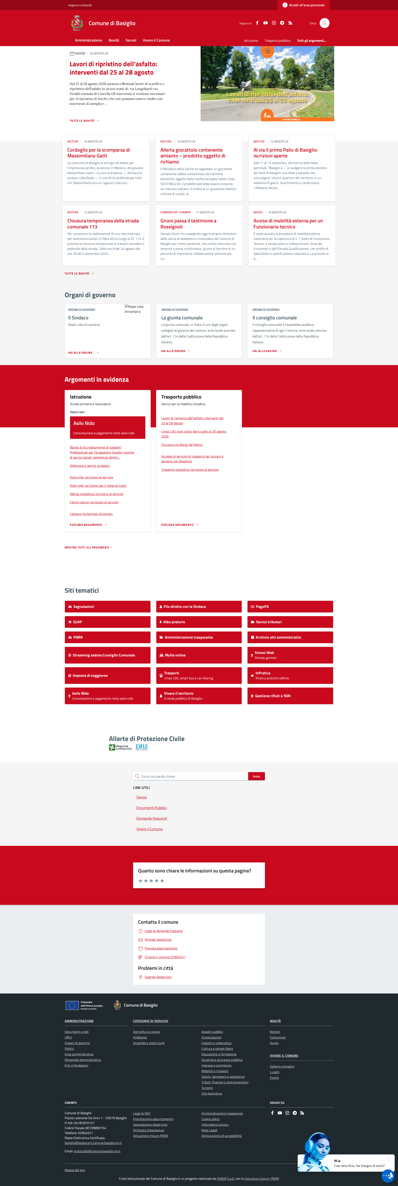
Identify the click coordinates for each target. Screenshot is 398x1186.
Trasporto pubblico (277, 40)
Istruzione (251, 40)
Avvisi (274, 1042)
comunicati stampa (175, 212)
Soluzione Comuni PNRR (262, 1178)
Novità (275, 1020)
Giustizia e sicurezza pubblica (222, 1059)
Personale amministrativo (83, 1059)
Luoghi (274, 1071)
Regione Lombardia (80, 5)
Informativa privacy (215, 1124)
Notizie (275, 1031)
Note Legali (209, 1130)
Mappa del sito (75, 1170)
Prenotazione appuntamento (153, 1118)
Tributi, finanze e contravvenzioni (225, 1082)
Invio (256, 776)
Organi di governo (77, 1042)
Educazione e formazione (219, 1054)
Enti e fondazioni (76, 1065)
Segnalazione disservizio (150, 1124)
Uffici (68, 1037)
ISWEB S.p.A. (226, 1178)
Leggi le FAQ (141, 1113)
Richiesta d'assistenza (148, 1130)
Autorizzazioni (211, 1037)
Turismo (207, 1087)
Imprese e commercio (216, 1065)
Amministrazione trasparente (222, 1113)
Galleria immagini (282, 1066)
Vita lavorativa (211, 1093)
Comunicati (278, 1037)
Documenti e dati (77, 1031)
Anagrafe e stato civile (149, 1042)
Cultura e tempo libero (217, 1048)
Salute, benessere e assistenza (223, 1076)
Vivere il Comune (284, 1055)
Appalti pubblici (212, 1031)
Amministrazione (79, 1020)
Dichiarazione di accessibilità (221, 1135)
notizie (73, 141)
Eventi (274, 1077)
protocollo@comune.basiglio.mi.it (97, 1151)
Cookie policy (210, 1118)
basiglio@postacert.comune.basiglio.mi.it (93, 1142)
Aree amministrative (79, 1054)
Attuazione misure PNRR (150, 1135)
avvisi (258, 212)
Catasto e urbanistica (216, 1042)
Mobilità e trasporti (214, 1070)
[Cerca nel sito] (325, 23)
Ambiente (140, 1037)
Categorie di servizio (150, 1020)
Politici (69, 1048)
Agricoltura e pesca (146, 1031)
